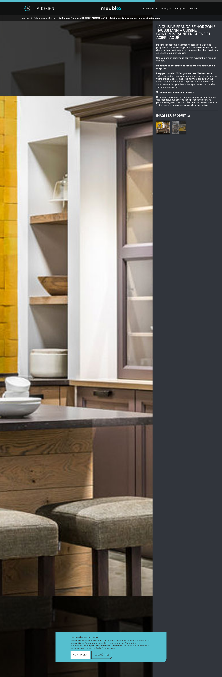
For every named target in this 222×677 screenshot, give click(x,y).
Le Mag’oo (166, 8)
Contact (193, 8)
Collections (148, 8)
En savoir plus (108, 648)
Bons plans (180, 8)
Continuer (80, 655)
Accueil (25, 18)
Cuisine (51, 18)
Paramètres (101, 655)
